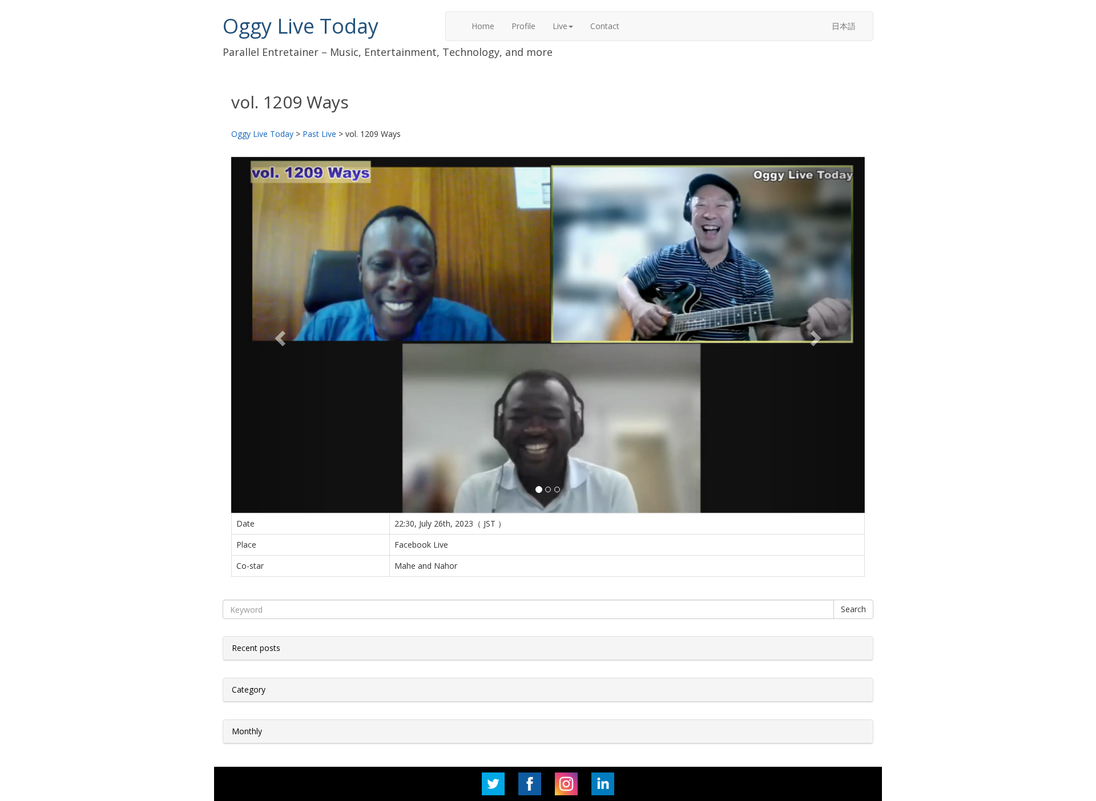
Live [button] (560, 26)
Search (853, 609)
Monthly (247, 731)
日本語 (844, 26)
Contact (604, 26)
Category (248, 689)
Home (483, 26)
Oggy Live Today (300, 26)
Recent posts (256, 647)
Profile (523, 26)
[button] (279, 335)
